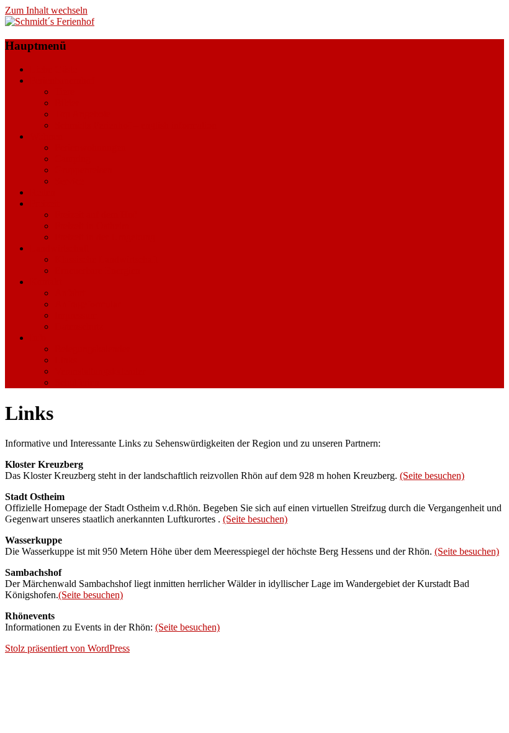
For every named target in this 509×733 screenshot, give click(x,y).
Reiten (42, 192)
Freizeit (44, 203)
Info (38, 337)
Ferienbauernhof (62, 80)
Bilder (67, 103)
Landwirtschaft (59, 248)
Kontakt (45, 281)
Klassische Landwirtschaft (106, 259)
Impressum (76, 315)
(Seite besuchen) (432, 475)
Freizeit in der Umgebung (105, 237)
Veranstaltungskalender (100, 371)
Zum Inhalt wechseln (46, 10)
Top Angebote (82, 114)
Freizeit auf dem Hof (95, 214)
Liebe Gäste (53, 69)
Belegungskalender (92, 349)
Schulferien (77, 382)
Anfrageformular (87, 304)
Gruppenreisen (83, 170)
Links (66, 360)
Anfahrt (70, 293)
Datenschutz (79, 326)
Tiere (64, 91)
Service (69, 181)
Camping (73, 158)
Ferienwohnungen (90, 147)
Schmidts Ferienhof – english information (136, 125)
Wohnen (46, 136)
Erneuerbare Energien (97, 270)
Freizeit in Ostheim (92, 226)
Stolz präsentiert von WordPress (67, 648)
